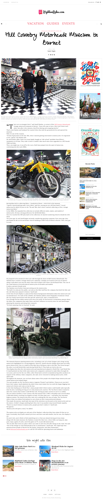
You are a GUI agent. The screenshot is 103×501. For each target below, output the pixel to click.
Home (45, 494)
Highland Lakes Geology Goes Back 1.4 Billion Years (93, 194)
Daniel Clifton (51, 51)
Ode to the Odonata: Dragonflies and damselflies (91, 200)
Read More (18, 452)
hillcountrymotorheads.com (19, 429)
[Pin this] (54, 55)
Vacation (35, 23)
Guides (53, 23)
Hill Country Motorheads (62, 124)
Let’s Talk (57, 494)
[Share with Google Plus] (52, 55)
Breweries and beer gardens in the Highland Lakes (93, 207)
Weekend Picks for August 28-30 (91, 187)
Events (68, 23)
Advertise (6, 2)
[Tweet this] (51, 55)
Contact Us (14, 2)
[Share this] (49, 55)
